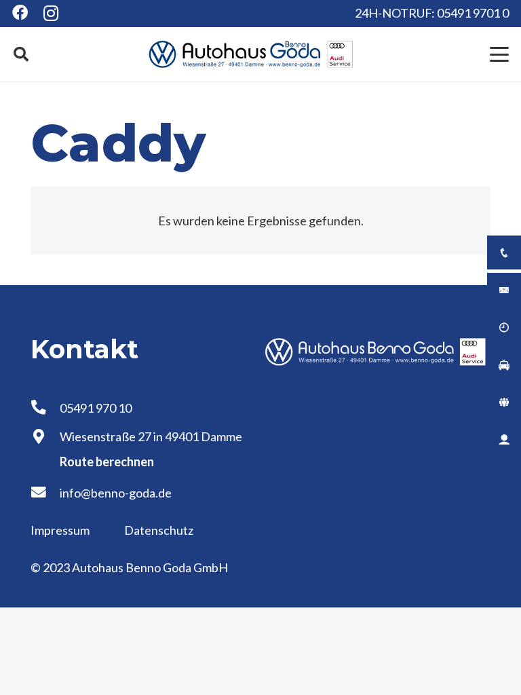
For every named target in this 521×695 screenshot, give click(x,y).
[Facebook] (20, 12)
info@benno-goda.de (116, 492)
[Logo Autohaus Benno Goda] (251, 54)
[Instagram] (51, 13)
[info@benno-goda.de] (45, 492)
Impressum (61, 530)
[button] (21, 54)
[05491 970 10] (45, 407)
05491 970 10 (96, 407)
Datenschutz (158, 530)
